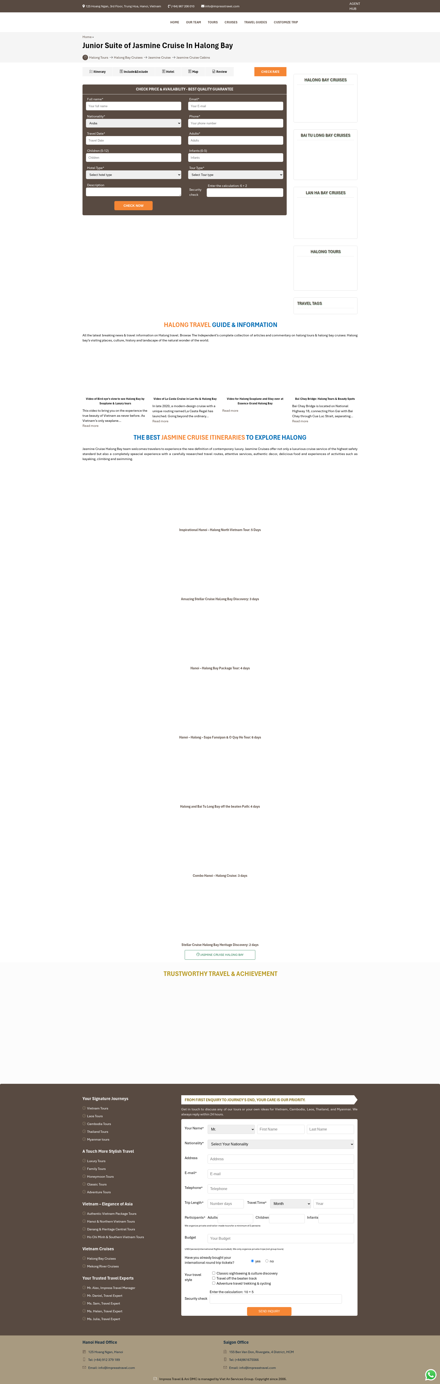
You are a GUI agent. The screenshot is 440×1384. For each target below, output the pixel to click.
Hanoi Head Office (99, 1342)
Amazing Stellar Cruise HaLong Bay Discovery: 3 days (220, 599)
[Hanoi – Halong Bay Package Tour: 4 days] (220, 633)
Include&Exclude (135, 72)
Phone (194, 116)
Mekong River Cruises (103, 1266)
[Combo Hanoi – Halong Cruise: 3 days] (220, 841)
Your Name (194, 1128)
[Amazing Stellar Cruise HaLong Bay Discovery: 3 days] (220, 564)
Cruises (231, 22)
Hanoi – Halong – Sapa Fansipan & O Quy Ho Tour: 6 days (220, 737)
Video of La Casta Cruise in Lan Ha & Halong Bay (185, 399)
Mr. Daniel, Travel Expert (104, 1296)
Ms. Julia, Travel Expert (103, 1319)
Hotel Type (95, 168)
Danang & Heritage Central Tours (111, 1229)
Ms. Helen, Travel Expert (104, 1311)
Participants (195, 1217)
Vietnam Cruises (98, 1249)
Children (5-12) (98, 151)
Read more (90, 426)
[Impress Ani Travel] (334, 6)
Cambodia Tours (99, 1124)
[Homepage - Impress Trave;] (331, 6)
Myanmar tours (98, 1139)
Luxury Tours (96, 1161)
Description (95, 185)
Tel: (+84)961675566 (244, 1360)
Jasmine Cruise (159, 57)
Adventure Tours (99, 1192)
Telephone (194, 1187)
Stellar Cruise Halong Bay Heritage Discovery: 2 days (220, 945)
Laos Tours (95, 1116)
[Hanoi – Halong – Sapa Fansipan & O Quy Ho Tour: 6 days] (220, 703)
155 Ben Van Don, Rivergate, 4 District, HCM (261, 1352)
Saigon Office (236, 1342)
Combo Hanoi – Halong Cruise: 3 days (220, 875)
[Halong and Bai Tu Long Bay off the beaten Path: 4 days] (220, 772)
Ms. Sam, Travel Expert (103, 1303)
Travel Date (96, 133)
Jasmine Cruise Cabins (193, 57)
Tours (213, 22)
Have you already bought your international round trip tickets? (209, 1260)
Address (191, 1158)
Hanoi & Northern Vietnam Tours (111, 1221)
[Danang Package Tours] (325, 217)
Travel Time (257, 1202)
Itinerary (99, 72)
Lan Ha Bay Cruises (326, 193)
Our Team (193, 22)
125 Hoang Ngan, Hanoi (105, 1352)
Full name (95, 99)
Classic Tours (97, 1184)
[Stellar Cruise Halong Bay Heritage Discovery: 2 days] (220, 910)
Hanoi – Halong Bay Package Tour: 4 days (220, 668)
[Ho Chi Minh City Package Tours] (325, 273)
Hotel (169, 72)
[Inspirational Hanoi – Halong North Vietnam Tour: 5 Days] (220, 495)
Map (195, 72)
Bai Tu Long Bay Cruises (325, 135)
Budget (190, 1237)
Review (221, 72)
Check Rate (270, 72)
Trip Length (194, 1202)
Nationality (96, 116)
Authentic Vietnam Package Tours (111, 1214)
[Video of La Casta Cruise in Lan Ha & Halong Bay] (185, 372)
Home (174, 22)
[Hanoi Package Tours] (325, 159)
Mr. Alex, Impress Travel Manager (111, 1288)
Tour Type (196, 168)
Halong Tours (98, 57)
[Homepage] (107, 22)
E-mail (191, 1173)
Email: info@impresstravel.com (111, 1368)
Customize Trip (286, 22)
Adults (194, 133)
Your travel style (193, 1277)
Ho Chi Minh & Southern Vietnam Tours (115, 1237)
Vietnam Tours (97, 1108)
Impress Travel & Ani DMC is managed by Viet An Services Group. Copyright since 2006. (223, 1379)
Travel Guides (255, 22)
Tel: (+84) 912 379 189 (104, 1360)
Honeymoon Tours (100, 1176)
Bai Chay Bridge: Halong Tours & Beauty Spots (325, 399)
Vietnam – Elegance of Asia (107, 1204)
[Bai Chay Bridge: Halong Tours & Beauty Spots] (325, 372)
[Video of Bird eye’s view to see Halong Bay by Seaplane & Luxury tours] (115, 372)
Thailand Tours (97, 1132)
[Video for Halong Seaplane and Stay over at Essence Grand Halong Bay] (255, 372)
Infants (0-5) (198, 151)
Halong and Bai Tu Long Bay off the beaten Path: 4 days (220, 806)
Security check (195, 192)
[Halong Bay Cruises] (325, 103)
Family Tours (96, 1169)
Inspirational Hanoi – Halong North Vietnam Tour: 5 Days (220, 530)
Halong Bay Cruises (128, 57)
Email (194, 99)
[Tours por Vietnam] (337, 6)
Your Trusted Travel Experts (108, 1278)
